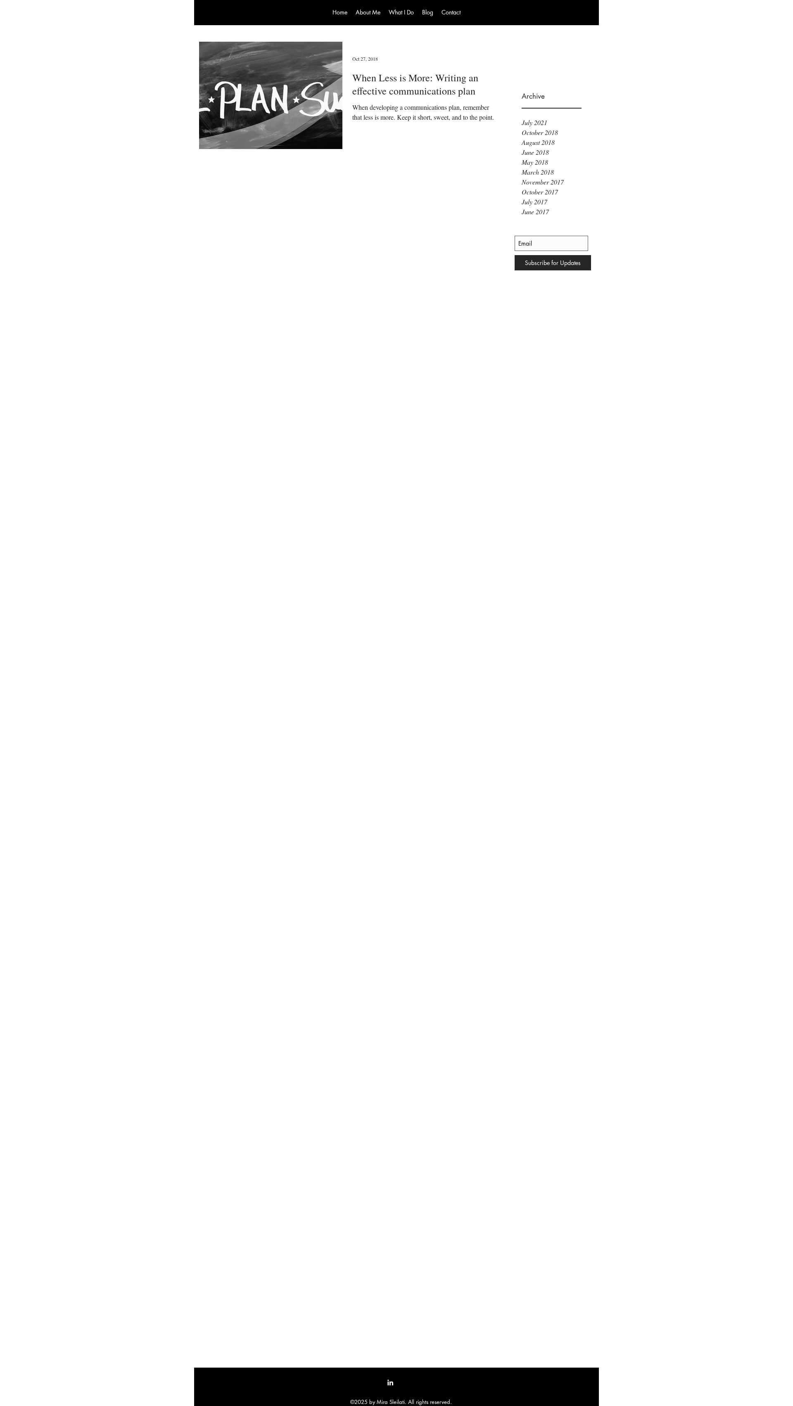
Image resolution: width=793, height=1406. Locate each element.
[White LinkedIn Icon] (390, 1382)
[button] (368, 12)
